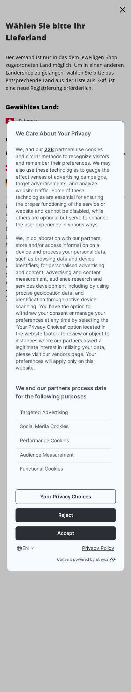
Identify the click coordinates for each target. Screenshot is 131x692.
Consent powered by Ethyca (82, 559)
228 (48, 149)
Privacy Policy (98, 548)
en (25, 548)
